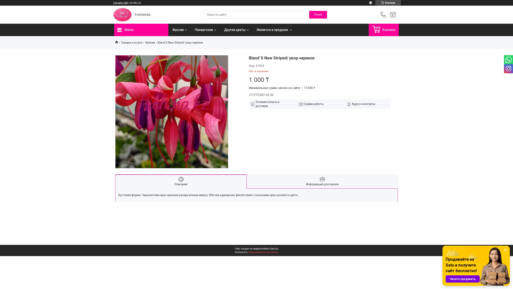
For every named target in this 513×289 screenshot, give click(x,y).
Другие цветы (235, 30)
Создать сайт (120, 2)
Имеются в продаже (273, 30)
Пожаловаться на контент (263, 252)
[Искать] (318, 14)
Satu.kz (274, 248)
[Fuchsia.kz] (122, 15)
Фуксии (178, 30)
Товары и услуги (131, 42)
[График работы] (393, 15)
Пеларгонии (204, 30)
